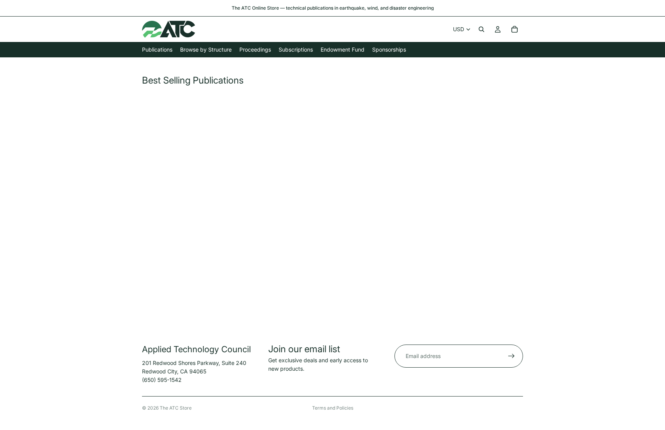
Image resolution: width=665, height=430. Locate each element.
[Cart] (514, 29)
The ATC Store (176, 408)
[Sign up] (511, 356)
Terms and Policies (332, 408)
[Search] (481, 29)
